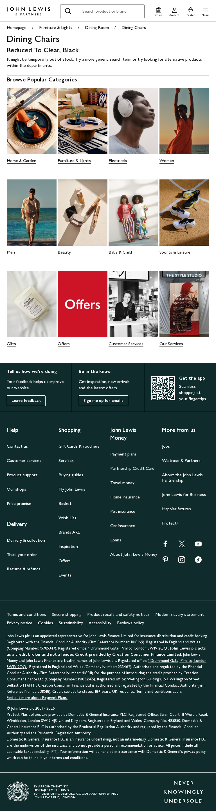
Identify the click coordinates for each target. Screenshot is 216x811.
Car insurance (122, 525)
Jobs (166, 446)
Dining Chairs (134, 27)
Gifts (11, 343)
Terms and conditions (26, 614)
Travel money (122, 482)
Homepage (16, 27)
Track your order (22, 554)
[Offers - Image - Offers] (82, 304)
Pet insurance (122, 511)
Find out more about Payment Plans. (37, 697)
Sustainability (71, 622)
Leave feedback (26, 400)
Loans (115, 540)
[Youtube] (198, 545)
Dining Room (97, 27)
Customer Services (126, 343)
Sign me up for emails (103, 400)
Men (11, 252)
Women (166, 160)
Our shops (16, 489)
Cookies (45, 622)
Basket (64, 503)
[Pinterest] (165, 561)
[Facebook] (165, 545)
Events (64, 575)
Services (66, 460)
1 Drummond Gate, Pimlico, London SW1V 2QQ (128, 648)
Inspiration (68, 546)
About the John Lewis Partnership (182, 477)
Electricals (118, 160)
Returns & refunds (23, 568)
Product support (22, 474)
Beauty (64, 252)
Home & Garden (21, 160)
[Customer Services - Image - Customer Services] (133, 304)
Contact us (17, 446)
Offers (64, 343)
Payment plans (123, 454)
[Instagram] (181, 561)
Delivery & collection (26, 540)
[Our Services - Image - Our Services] (184, 304)
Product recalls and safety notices (118, 614)
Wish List (67, 517)
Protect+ (170, 523)
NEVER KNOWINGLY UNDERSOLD (184, 792)
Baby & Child (120, 252)
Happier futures (176, 508)
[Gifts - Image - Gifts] (32, 304)
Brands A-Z (69, 532)
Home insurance (125, 497)
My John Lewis (71, 489)
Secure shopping (67, 614)
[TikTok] (198, 561)
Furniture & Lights (55, 27)
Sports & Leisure (174, 252)
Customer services (24, 460)
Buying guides (70, 474)
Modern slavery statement (179, 614)
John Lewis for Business (184, 494)
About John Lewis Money (133, 554)
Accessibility (100, 622)
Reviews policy (130, 622)
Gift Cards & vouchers (78, 446)
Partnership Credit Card (132, 468)
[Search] (68, 11)
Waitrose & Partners (181, 460)
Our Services (171, 343)
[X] (181, 545)
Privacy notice (19, 622)
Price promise (19, 503)
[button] (205, 11)
